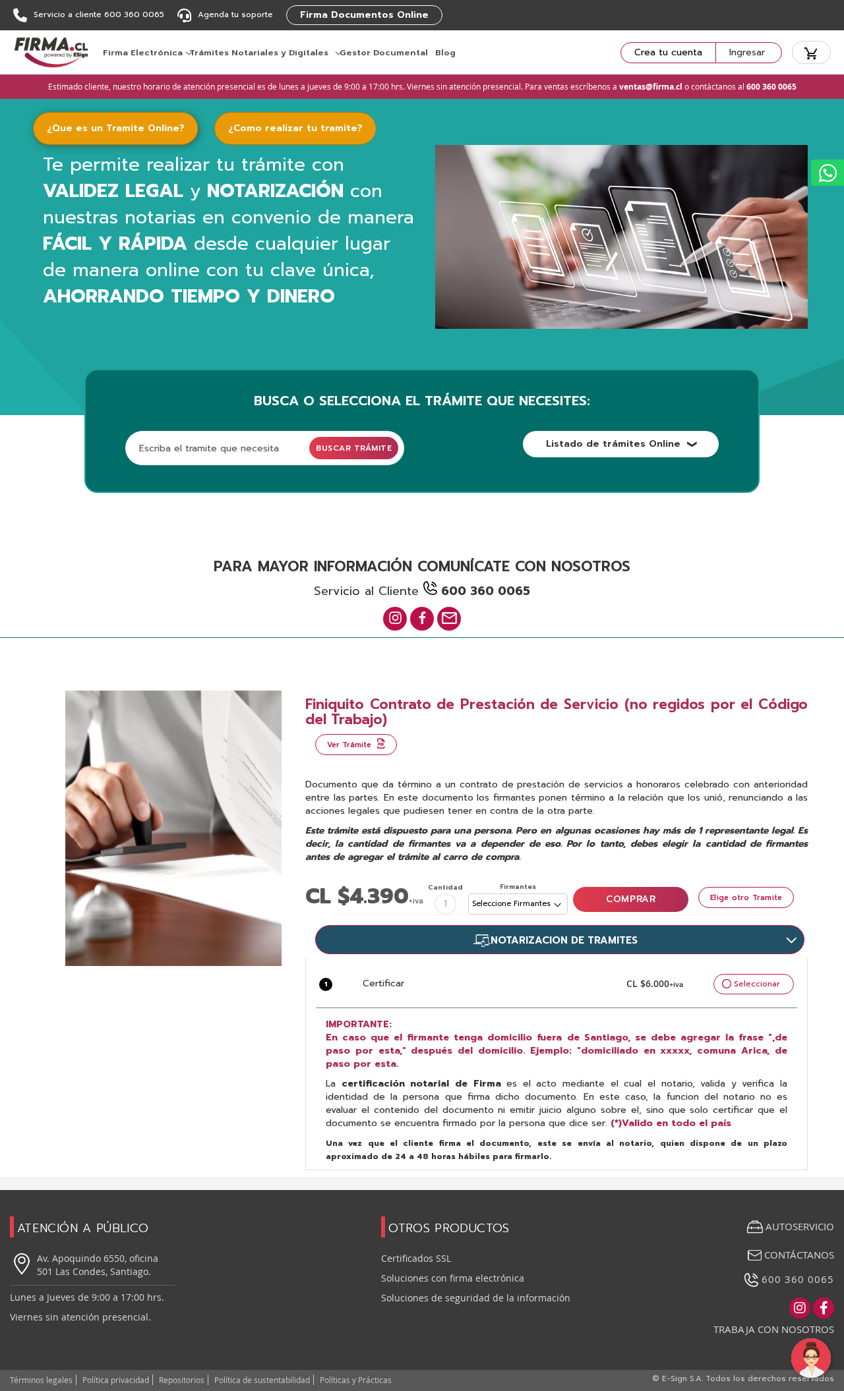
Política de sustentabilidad (262, 1380)
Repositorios (181, 1380)
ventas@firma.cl (650, 86)
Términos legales (41, 1380)
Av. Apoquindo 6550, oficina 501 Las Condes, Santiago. (97, 1265)
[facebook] (422, 619)
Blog (445, 52)
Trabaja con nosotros (773, 1329)
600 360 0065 (796, 1279)
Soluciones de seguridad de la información (475, 1298)
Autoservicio (800, 1226)
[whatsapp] (827, 172)
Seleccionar (757, 984)
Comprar (630, 899)
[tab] (123, 128)
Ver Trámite (350, 745)
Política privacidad (115, 1380)
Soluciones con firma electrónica (452, 1278)
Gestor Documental (384, 52)
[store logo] (51, 52)
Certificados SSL (416, 1258)
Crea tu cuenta (668, 52)
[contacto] (449, 619)
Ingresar (747, 52)
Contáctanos (798, 1254)
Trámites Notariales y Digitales (258, 52)
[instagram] (395, 619)
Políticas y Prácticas (356, 1380)
